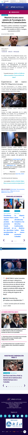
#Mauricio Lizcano (15, 191)
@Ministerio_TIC (11, 165)
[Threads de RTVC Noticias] (26, 416)
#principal (13, 189)
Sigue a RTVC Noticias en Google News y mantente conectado (14, 248)
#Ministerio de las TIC (7, 192)
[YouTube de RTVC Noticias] (13, 416)
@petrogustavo (17, 159)
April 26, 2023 (20, 174)
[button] (12, 241)
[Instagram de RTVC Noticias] (9, 416)
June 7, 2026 (7, 306)
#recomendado (21, 189)
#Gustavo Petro (5, 191)
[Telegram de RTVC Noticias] (22, 416)
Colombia (4, 15)
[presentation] (4, 239)
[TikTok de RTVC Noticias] (17, 416)
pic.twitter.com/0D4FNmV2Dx (12, 300)
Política (6, 211)
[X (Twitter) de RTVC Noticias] (5, 416)
